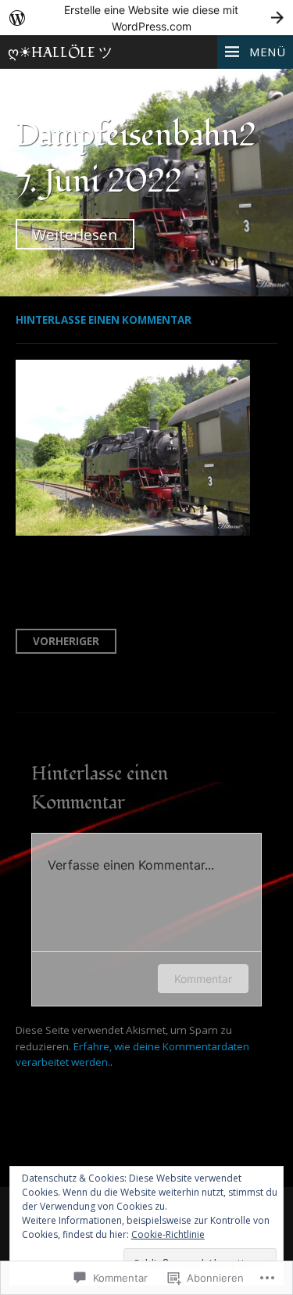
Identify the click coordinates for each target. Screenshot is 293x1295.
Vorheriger (66, 641)
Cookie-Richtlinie (168, 1234)
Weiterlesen (75, 234)
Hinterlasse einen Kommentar (103, 320)
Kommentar (203, 978)
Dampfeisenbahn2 (136, 135)
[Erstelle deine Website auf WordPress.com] (146, 17)
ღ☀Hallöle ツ (60, 53)
